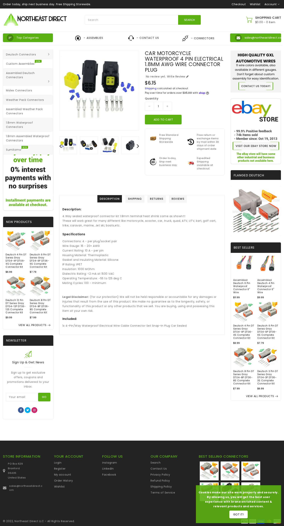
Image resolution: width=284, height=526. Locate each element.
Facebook (109, 475)
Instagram (109, 463)
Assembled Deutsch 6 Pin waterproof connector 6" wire (241, 286)
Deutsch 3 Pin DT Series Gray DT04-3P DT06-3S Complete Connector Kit (267, 377)
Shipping (151, 88)
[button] (28, 37)
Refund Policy (160, 481)
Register (60, 469)
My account (62, 475)
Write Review (176, 76)
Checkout (239, 4)
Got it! (238, 514)
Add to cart (163, 120)
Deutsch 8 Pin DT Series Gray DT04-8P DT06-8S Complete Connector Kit (40, 306)
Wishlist (255, 4)
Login (58, 463)
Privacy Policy (160, 475)
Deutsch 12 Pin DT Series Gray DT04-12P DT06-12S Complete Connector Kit (16, 306)
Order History (63, 481)
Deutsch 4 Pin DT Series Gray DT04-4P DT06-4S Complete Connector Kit (16, 261)
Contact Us (159, 469)
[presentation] (60, 146)
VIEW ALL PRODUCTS (32, 325)
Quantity (151, 98)
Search (156, 463)
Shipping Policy (161, 487)
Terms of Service (163, 493)
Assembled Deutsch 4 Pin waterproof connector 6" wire (266, 286)
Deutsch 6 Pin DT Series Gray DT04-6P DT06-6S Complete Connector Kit (40, 261)
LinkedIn (108, 469)
